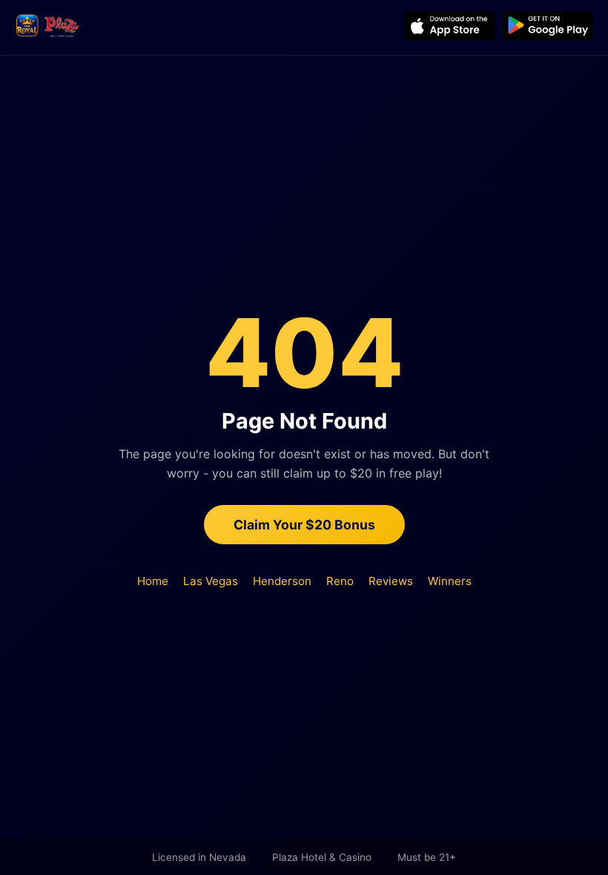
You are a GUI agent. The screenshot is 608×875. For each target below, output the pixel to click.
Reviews (391, 581)
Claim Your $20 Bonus (304, 524)
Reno (340, 581)
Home (152, 581)
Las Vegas (210, 581)
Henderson (282, 581)
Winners (450, 581)
